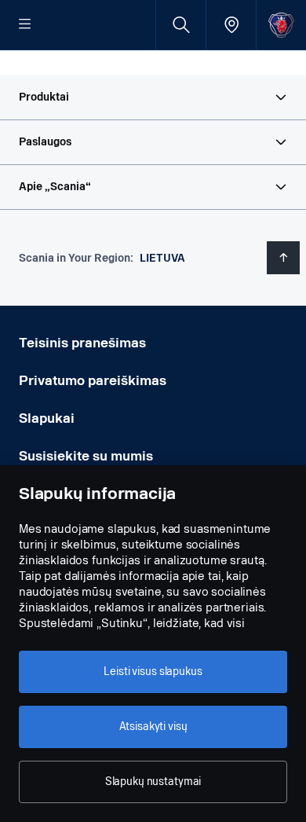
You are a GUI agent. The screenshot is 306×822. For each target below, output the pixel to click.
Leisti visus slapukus (153, 671)
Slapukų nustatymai (153, 781)
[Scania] (281, 25)
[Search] (181, 25)
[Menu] (25, 25)
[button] (153, 97)
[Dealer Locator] (231, 25)
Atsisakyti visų (153, 726)
